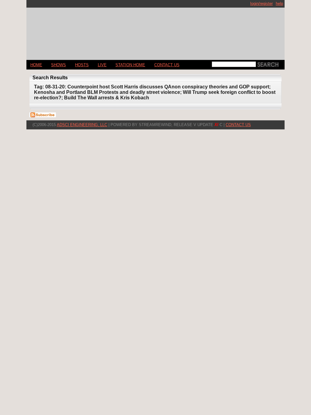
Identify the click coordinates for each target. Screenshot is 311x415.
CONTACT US (166, 65)
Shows (58, 65)
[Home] (155, 31)
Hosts (82, 65)
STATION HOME (130, 65)
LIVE (102, 65)
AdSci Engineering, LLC (82, 124)
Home (36, 65)
